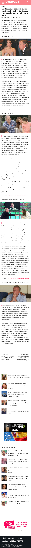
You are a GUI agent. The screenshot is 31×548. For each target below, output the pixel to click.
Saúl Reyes (6, 17)
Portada (3, 6)
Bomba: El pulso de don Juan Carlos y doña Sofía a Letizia (8, 358)
